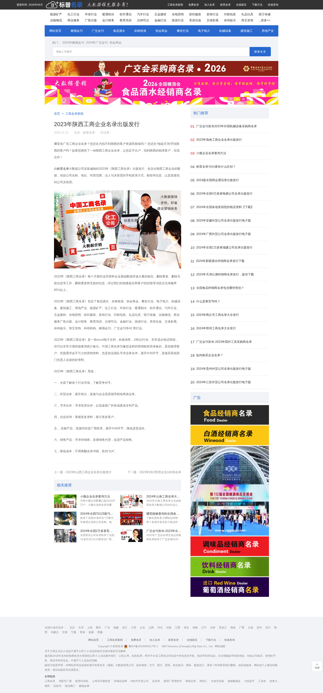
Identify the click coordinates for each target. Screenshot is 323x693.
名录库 (156, 681)
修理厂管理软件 (173, 681)
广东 (107, 627)
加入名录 (209, 4)
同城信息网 (120, 681)
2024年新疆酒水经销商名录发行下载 (217, 261)
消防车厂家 (65, 681)
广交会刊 (98, 30)
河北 (160, 627)
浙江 (124, 627)
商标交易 (190, 681)
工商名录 (50, 681)
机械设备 (225, 30)
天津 (81, 627)
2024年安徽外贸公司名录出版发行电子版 (220, 221)
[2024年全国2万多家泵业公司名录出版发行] (65, 535)
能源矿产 (56, 14)
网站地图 (220, 646)
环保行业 (91, 14)
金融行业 (160, 20)
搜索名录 (260, 51)
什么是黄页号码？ (205, 301)
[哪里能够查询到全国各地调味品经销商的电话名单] (131, 518)
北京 (72, 627)
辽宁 (204, 627)
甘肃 (64, 632)
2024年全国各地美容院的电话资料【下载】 (222, 207)
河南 (168, 627)
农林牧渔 (140, 30)
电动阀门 (70, 685)
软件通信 (126, 14)
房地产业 (268, 30)
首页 (57, 113)
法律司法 (143, 20)
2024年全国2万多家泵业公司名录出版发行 (97, 530)
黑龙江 (223, 627)
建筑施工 (247, 30)
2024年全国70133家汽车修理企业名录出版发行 (97, 513)
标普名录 (225, 4)
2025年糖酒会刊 (73, 42)
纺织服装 (195, 14)
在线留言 (241, 4)
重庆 (98, 627)
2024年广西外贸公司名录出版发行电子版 (220, 234)
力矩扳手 (249, 681)
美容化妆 (195, 20)
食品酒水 (119, 30)
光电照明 (178, 14)
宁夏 (73, 632)
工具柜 (262, 681)
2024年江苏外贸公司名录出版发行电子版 (220, 382)
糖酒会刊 (77, 30)
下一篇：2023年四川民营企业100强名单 (154, 472)
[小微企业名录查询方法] (65, 501)
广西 (241, 627)
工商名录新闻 (175, 4)
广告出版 (91, 20)
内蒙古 (55, 632)
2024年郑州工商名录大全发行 (213, 328)
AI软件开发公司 (139, 681)
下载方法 (257, 4)
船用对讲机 (81, 681)
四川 (268, 627)
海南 (233, 627)
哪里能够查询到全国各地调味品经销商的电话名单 (163, 513)
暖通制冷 (108, 14)
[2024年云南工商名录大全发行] (131, 501)
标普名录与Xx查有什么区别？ (213, 167)
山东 (142, 627)
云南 (250, 627)
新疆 (91, 632)
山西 (151, 627)
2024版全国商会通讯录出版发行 (214, 180)
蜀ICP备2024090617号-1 (143, 646)
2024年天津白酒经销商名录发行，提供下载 (222, 275)
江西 (177, 627)
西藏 (100, 632)
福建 (116, 627)
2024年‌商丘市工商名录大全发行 (214, 315)
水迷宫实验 (217, 681)
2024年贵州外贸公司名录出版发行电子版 (220, 369)
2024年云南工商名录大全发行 (163, 496)
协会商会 (161, 30)
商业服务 (73, 20)
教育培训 (126, 20)
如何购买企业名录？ (206, 355)
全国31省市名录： (55, 627)
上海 (89, 627)
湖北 (186, 627)
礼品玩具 (247, 14)
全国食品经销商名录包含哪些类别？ (217, 288)
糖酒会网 (84, 685)
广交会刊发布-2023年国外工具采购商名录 (221, 342)
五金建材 (160, 14)
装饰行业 (213, 14)
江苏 (133, 627)
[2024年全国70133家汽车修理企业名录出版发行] (65, 518)
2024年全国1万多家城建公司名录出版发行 (221, 248)
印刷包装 (230, 14)
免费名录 (193, 4)
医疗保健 (265, 14)
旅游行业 (178, 20)
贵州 (259, 627)
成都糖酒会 (234, 681)
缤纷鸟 (57, 685)
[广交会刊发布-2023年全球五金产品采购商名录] (131, 535)
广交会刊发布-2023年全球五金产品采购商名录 (163, 530)
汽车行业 (143, 14)
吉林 (212, 627)
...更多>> (264, 20)
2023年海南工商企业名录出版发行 (216, 140)
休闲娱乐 (230, 20)
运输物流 (56, 20)
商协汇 (203, 681)
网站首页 (55, 30)
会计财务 (108, 20)
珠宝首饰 (247, 20)
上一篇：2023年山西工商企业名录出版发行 (83, 472)
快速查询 (273, 4)
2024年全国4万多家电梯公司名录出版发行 (221, 194)
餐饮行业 (183, 30)
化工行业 (73, 14)
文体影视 (213, 20)
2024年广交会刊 (97, 42)
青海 (82, 632)
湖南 (195, 627)
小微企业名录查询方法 (95, 496)
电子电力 (204, 30)
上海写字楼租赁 (101, 681)
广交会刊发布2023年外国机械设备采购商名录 (223, 126)
